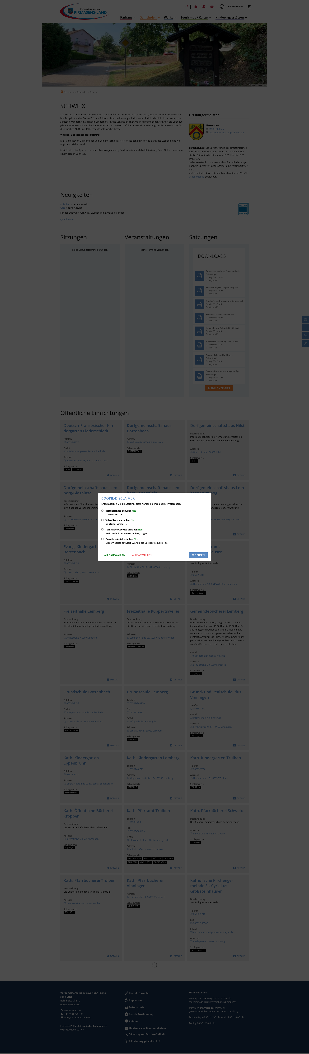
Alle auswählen (114, 555)
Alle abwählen (142, 555)
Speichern (198, 555)
